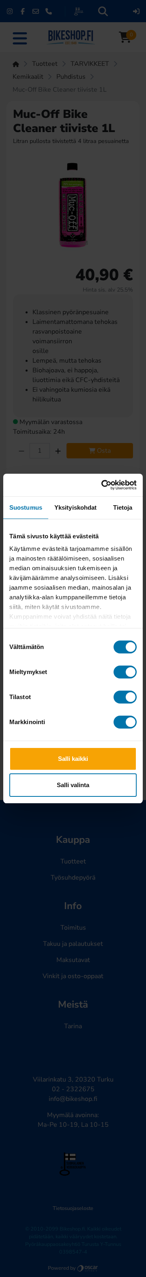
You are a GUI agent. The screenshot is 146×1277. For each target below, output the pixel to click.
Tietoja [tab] (123, 507)
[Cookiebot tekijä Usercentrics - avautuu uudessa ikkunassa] (103, 485)
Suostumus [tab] (25, 507)
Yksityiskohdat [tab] (75, 507)
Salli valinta (73, 784)
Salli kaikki (73, 758)
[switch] (125, 672)
